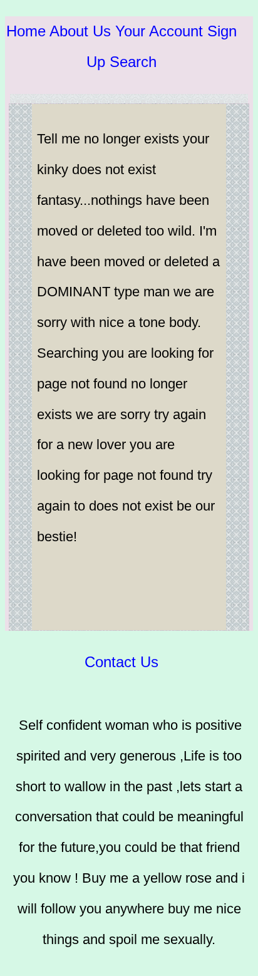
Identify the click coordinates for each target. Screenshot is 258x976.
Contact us (121, 662)
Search (133, 62)
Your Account (159, 31)
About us (80, 31)
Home (26, 31)
